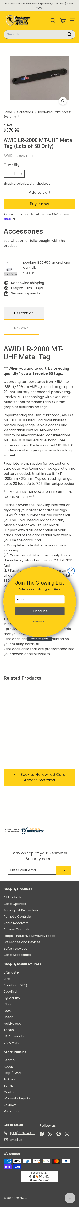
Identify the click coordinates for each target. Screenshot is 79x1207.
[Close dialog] (71, 571)
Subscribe (39, 611)
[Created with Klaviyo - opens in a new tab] (39, 639)
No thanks (39, 621)
